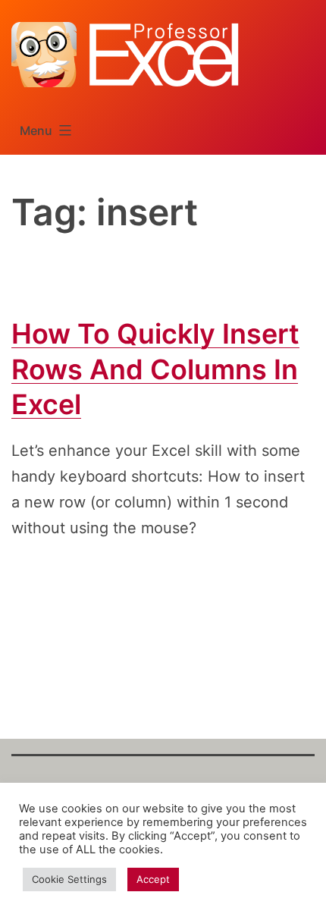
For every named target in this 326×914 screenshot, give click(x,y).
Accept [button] (153, 879)
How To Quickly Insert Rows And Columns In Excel (155, 369)
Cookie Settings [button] (69, 879)
